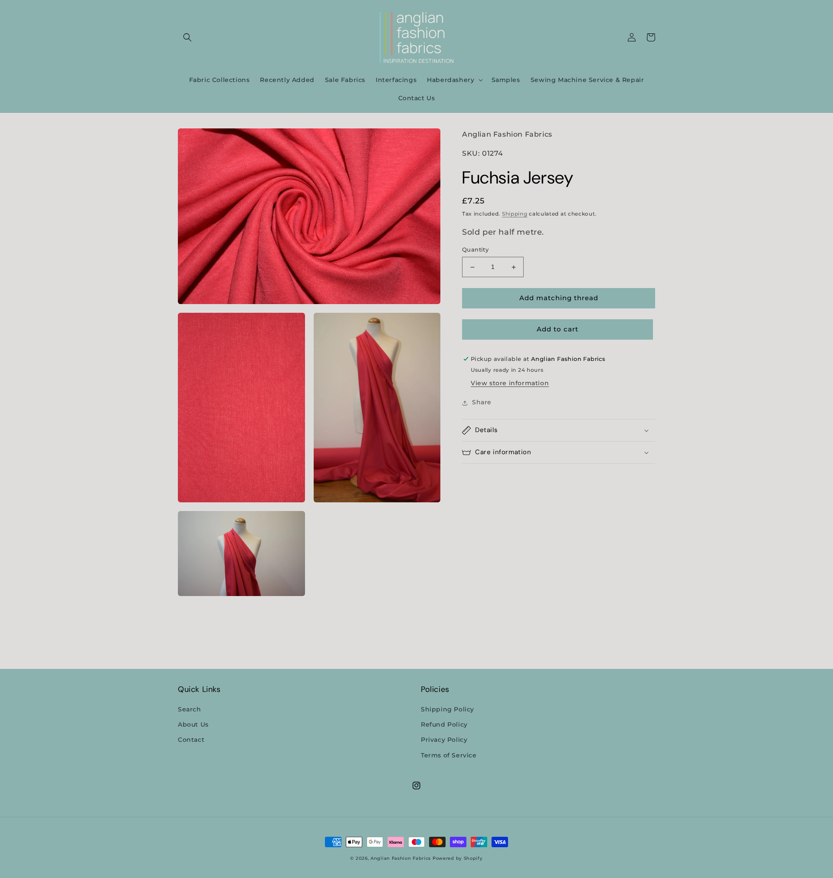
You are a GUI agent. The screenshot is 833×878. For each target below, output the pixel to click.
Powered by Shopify (458, 858)
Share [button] (482, 402)
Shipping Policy (447, 709)
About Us (193, 724)
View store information (510, 383)
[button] (187, 37)
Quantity (475, 249)
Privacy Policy (444, 740)
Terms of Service (449, 755)
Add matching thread (558, 298)
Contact (191, 740)
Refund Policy (444, 724)
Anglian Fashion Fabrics (401, 858)
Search (189, 709)
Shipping (515, 214)
